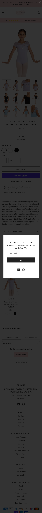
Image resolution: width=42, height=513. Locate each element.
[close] (40, 2)
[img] (18, 269)
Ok (21, 260)
